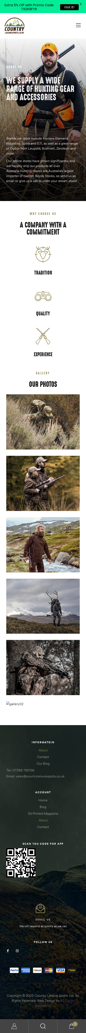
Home (43, 800)
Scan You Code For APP (43, 843)
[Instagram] (17, 951)
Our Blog (43, 763)
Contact (43, 757)
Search (43, 1026)
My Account (14, 1026)
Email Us (43, 919)
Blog (43, 807)
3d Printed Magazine (43, 813)
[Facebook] (8, 951)
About (43, 750)
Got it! (69, 7)
